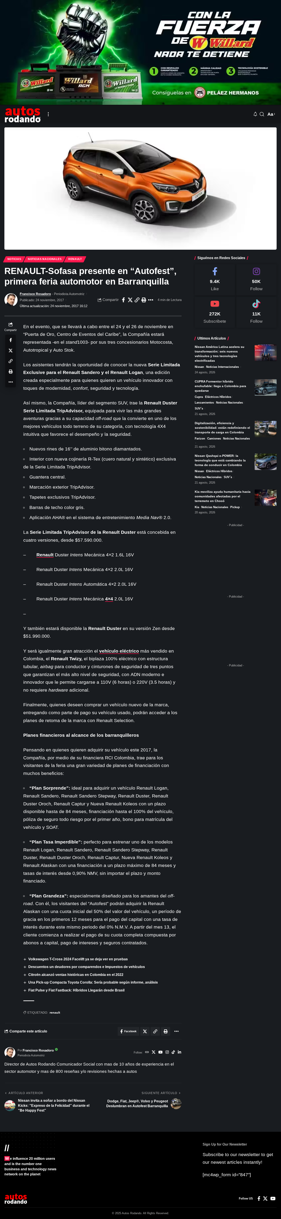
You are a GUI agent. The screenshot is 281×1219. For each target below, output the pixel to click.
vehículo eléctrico (119, 650)
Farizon (200, 438)
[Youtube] (215, 312)
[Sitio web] (147, 1052)
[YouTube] (160, 1052)
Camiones (214, 438)
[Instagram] (167, 1052)
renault (55, 1012)
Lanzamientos (204, 402)
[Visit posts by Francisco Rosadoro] (11, 299)
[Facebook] (215, 279)
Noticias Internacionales (222, 366)
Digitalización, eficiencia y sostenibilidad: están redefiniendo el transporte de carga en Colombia (222, 427)
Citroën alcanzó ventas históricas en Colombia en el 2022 (75, 975)
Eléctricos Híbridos (218, 397)
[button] (48, 114)
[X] (153, 1052)
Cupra (199, 397)
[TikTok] (173, 1052)
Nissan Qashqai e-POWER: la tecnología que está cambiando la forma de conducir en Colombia (220, 460)
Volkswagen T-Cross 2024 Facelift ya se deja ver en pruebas (78, 959)
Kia (197, 507)
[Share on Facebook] (123, 299)
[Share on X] (130, 299)
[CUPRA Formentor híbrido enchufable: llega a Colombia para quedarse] (266, 387)
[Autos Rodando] (22, 114)
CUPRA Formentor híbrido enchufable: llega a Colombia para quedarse (220, 386)
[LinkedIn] (179, 1052)
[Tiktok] (256, 312)
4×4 (109, 598)
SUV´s (199, 408)
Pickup (235, 507)
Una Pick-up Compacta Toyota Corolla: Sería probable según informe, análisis (93, 982)
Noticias (14, 259)
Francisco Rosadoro (35, 294)
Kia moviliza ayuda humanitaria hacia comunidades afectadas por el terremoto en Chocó (222, 496)
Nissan (199, 366)
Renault (75, 259)
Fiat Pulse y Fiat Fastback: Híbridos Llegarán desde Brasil (76, 990)
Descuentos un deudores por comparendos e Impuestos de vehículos (86, 967)
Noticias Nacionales (44, 259)
